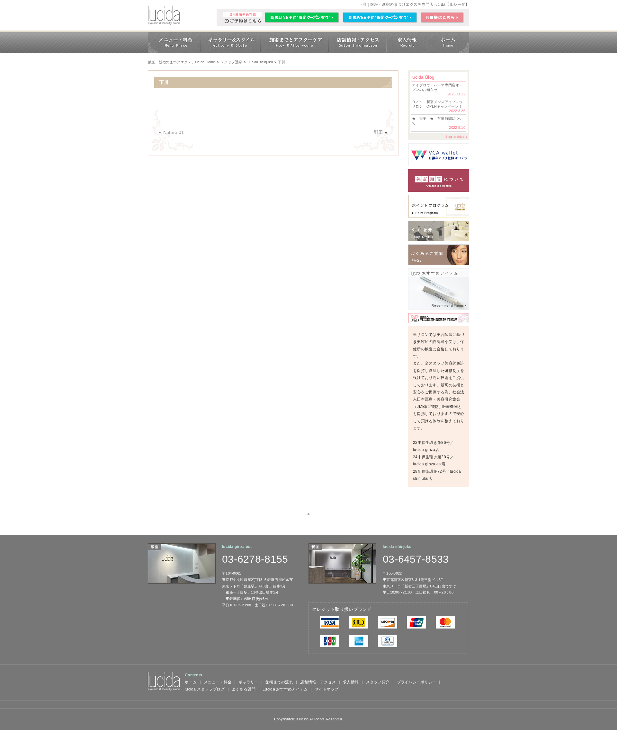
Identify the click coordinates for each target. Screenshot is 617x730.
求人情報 (351, 682)
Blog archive (455, 136)
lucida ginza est (237, 546)
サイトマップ (327, 689)
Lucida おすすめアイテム (285, 689)
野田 (378, 132)
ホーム (191, 682)
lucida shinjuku (397, 546)
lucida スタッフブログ (205, 689)
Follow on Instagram (312, 525)
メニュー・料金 (217, 682)
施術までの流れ (279, 682)
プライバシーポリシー (416, 682)
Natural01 (173, 132)
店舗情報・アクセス (318, 682)
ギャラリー (248, 682)
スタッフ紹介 (378, 682)
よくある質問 (243, 689)
